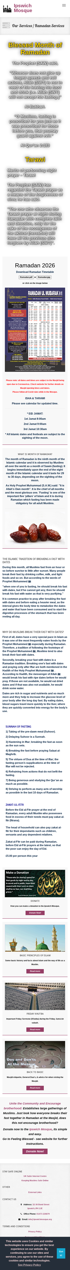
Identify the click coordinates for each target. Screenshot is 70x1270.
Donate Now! (35, 913)
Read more (35, 971)
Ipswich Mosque (8, 8)
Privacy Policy (35, 1232)
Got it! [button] (61, 1253)
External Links (35, 1192)
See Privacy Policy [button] (29, 1265)
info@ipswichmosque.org (40, 1219)
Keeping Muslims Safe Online (35, 1180)
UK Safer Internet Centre (35, 1176)
